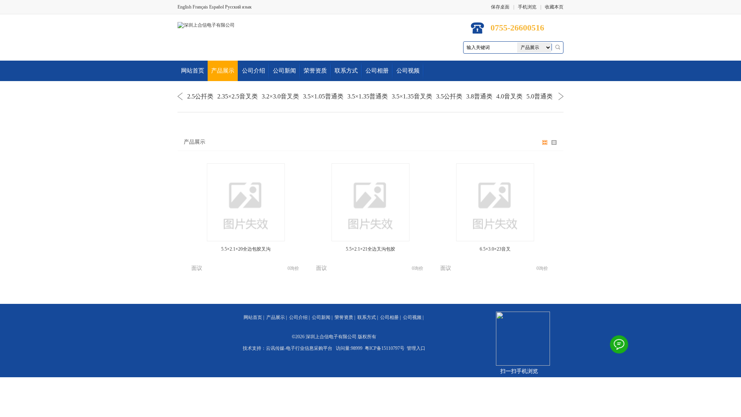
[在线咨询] (619, 344)
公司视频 (408, 71)
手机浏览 (527, 7)
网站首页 (192, 71)
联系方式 (346, 71)
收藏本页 (554, 7)
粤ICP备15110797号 (384, 348)
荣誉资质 (315, 71)
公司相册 (377, 71)
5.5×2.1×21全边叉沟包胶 (370, 249)
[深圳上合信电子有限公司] (206, 24)
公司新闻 (284, 71)
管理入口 (416, 348)
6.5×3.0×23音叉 (495, 249)
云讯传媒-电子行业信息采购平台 (299, 348)
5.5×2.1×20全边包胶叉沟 (246, 249)
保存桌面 (500, 7)
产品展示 (222, 71)
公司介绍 (253, 71)
